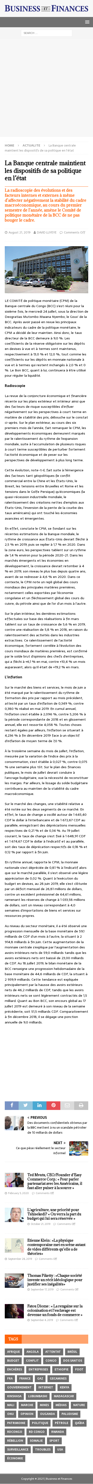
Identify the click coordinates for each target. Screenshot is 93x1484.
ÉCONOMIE (15, 1458)
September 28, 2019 (20, 1259)
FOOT (79, 1369)
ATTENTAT (53, 1351)
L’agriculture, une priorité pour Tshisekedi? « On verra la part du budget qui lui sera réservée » (54, 1214)
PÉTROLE (61, 1423)
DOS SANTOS (72, 1360)
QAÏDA (79, 1423)
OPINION (27, 1414)
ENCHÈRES (14, 1369)
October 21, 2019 (40, 1224)
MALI (10, 1405)
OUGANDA (47, 1414)
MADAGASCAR (64, 1396)
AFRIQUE (13, 1351)
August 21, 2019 (20, 232)
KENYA (64, 1387)
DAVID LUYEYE (47, 232)
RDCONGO (14, 1432)
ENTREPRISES (38, 1369)
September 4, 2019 (42, 1320)
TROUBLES (43, 1449)
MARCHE (27, 1405)
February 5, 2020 (18, 1193)
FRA (10, 1378)
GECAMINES (58, 1378)
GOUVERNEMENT (19, 1387)
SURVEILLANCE (17, 1449)
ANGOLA (32, 1351)
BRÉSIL (72, 1351)
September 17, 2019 (42, 1289)
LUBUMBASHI (37, 1396)
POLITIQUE (40, 1423)
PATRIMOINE (16, 1423)
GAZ (40, 1378)
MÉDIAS (61, 1405)
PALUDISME (70, 1414)
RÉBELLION (15, 1440)
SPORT (54, 1440)
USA (60, 1449)
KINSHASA (14, 1396)
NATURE (79, 1405)
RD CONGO (37, 1432)
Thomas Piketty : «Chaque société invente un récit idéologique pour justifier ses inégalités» (55, 1279)
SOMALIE (36, 1440)
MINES (44, 1405)
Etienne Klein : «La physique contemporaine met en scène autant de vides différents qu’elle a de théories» (56, 1247)
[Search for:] (46, 32)
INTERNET (45, 1387)
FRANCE (25, 1378)
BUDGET (13, 1360)
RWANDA (57, 1432)
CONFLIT (32, 1360)
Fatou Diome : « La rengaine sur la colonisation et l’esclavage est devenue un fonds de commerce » (55, 1310)
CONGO (51, 1360)
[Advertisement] (46, 88)
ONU (10, 1414)
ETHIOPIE (61, 1369)
